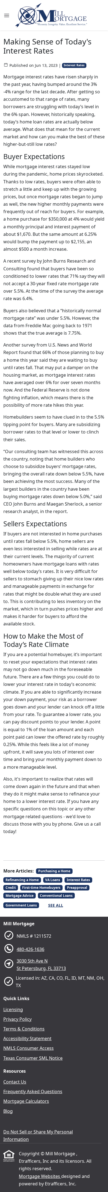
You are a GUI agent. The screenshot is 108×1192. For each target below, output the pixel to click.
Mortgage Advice (20, 895)
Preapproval (77, 887)
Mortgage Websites (40, 1176)
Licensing (13, 1009)
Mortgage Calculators (26, 1101)
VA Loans (52, 880)
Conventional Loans (56, 895)
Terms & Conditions (24, 1029)
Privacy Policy (17, 1019)
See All (55, 905)
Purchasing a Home (54, 871)
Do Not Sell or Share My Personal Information (38, 1135)
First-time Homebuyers (41, 887)
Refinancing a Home (22, 880)
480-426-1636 (30, 949)
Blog (8, 1111)
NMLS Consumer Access (28, 1048)
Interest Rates (74, 65)
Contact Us (14, 1082)
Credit (11, 887)
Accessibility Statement (27, 1038)
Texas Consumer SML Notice (33, 1058)
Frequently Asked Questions (32, 1091)
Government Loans (21, 905)
